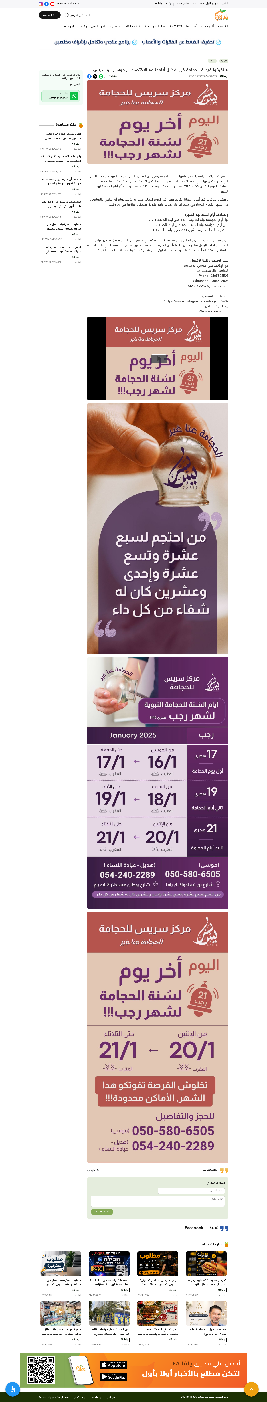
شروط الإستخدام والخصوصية (54, 1397)
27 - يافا (162, 4)
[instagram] (41, 4)
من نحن (111, 1397)
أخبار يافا (191, 26)
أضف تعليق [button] (102, 1212)
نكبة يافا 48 (133, 26)
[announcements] (133, 42)
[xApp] (95, 76)
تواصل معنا (96, 1397)
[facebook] (46, 4)
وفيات (83, 26)
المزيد (70, 26)
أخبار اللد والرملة (155, 26)
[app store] (113, 1364)
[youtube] (52, 4)
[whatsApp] (101, 76)
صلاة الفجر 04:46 (69, 4)
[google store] (113, 1376)
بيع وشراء (116, 26)
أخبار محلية (207, 26)
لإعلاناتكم (79, 1397)
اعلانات (212, 60)
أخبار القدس (98, 26)
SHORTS (175, 26)
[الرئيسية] (221, 15)
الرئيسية (223, 26)
